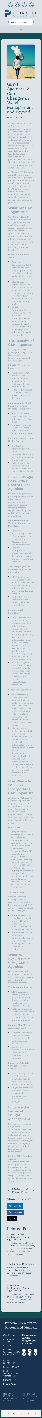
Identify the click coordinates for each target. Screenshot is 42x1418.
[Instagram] (30, 1354)
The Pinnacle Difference (20, 1263)
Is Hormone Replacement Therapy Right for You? (19, 1288)
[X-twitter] (24, 1350)
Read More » (13, 1257)
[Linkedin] (24, 1354)
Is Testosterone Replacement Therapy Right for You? (19, 1237)
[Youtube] (35, 1354)
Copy (38, 1412)
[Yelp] (35, 1350)
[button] (21, 29)
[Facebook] (30, 1350)
